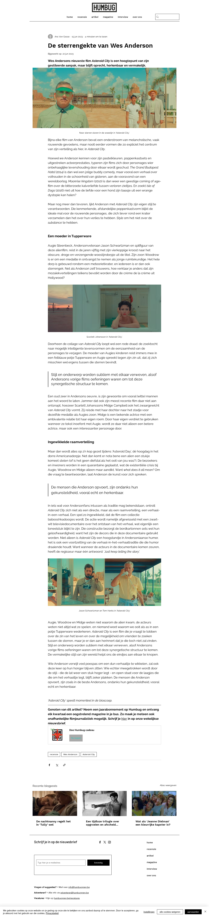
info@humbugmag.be (79, 887)
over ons (151, 875)
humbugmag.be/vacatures (67, 898)
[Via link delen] (64, 765)
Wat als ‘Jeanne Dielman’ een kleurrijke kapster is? (153, 823)
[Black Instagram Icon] (109, 842)
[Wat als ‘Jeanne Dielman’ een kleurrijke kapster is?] (154, 803)
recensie (54, 754)
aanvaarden (193, 911)
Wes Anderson (70, 754)
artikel (150, 855)
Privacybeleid (52, 913)
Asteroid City (89, 754)
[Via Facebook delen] (49, 765)
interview (152, 868)
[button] (104, 735)
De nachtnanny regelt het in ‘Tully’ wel (53, 823)
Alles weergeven (168, 785)
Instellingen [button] (149, 911)
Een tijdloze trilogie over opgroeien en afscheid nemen (102, 823)
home (150, 842)
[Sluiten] (205, 912)
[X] (104, 842)
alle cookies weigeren (170, 911)
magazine (152, 862)
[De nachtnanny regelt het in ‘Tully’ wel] (55, 803)
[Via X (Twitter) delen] (56, 765)
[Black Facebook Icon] (100, 842)
